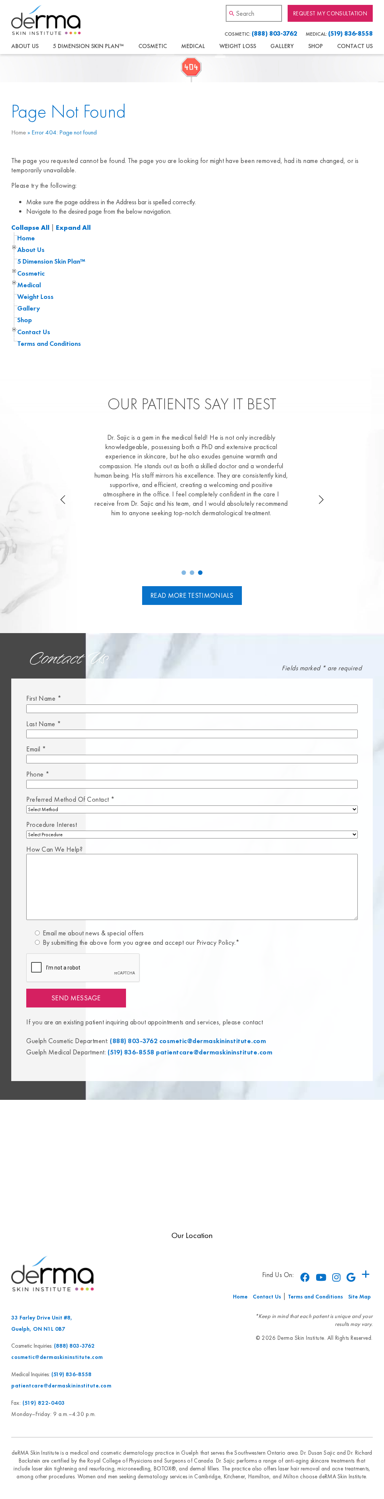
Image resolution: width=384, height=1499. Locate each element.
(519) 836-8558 (350, 33)
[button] (184, 572)
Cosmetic (152, 46)
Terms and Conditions (49, 343)
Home (18, 132)
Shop (315, 46)
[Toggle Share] (366, 1274)
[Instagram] (336, 1277)
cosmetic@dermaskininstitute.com (212, 1040)
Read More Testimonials (192, 595)
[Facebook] (305, 1277)
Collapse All (30, 227)
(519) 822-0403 (43, 1402)
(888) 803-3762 (274, 33)
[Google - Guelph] (351, 1277)
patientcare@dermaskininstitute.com (214, 1052)
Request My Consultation (330, 13)
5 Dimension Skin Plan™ (88, 46)
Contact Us (355, 46)
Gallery (282, 46)
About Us (25, 46)
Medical (193, 46)
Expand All (73, 227)
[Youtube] (321, 1277)
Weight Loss (237, 46)
